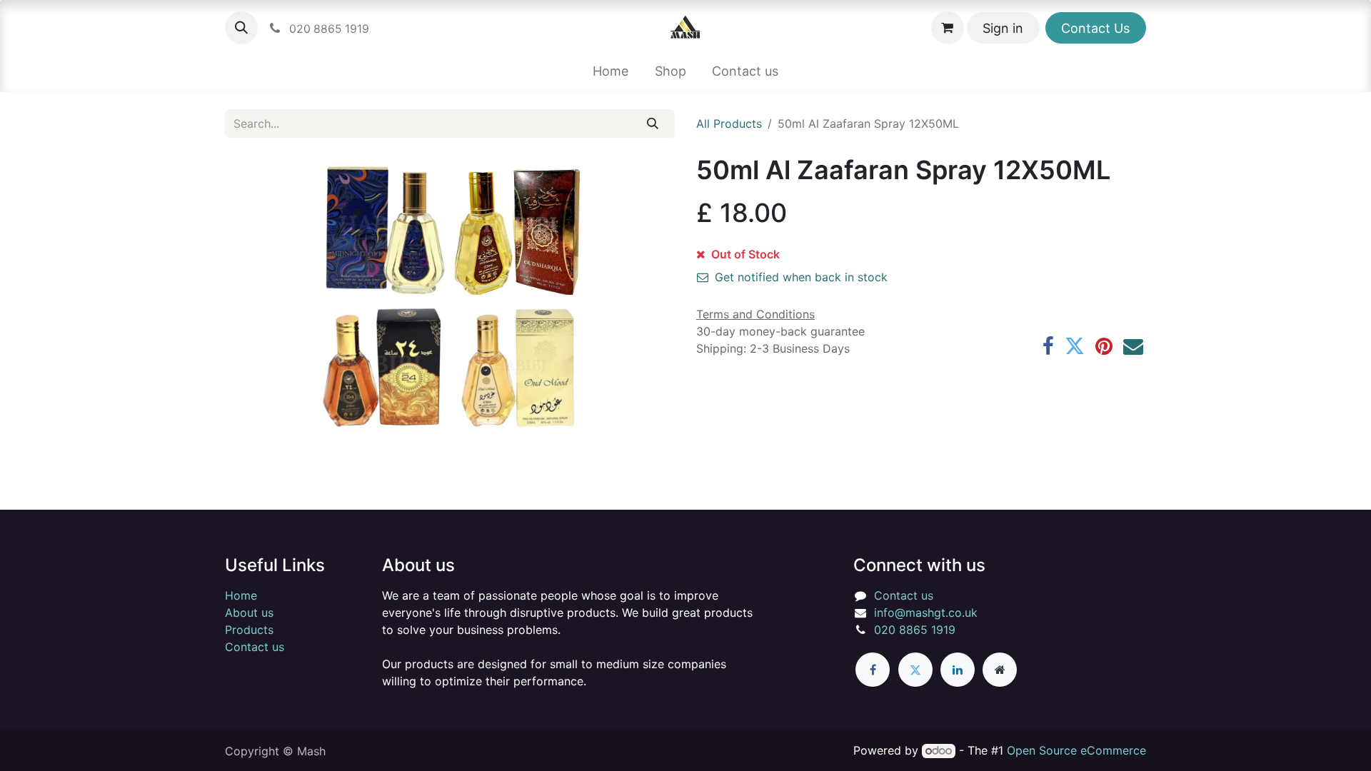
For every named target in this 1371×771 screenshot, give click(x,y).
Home (241, 595)
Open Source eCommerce (1076, 750)
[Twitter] (1075, 346)
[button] (241, 27)
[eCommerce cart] (947, 27)
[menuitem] (610, 71)
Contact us (254, 647)
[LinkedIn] (957, 669)
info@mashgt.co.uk (926, 612)
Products (249, 630)
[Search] (653, 123)
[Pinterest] (1104, 346)
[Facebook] (1048, 346)
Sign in (1003, 28)
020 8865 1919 (914, 630)
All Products (729, 123)
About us (249, 612)
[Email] (1133, 346)
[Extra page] (1000, 669)
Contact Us (1095, 28)
